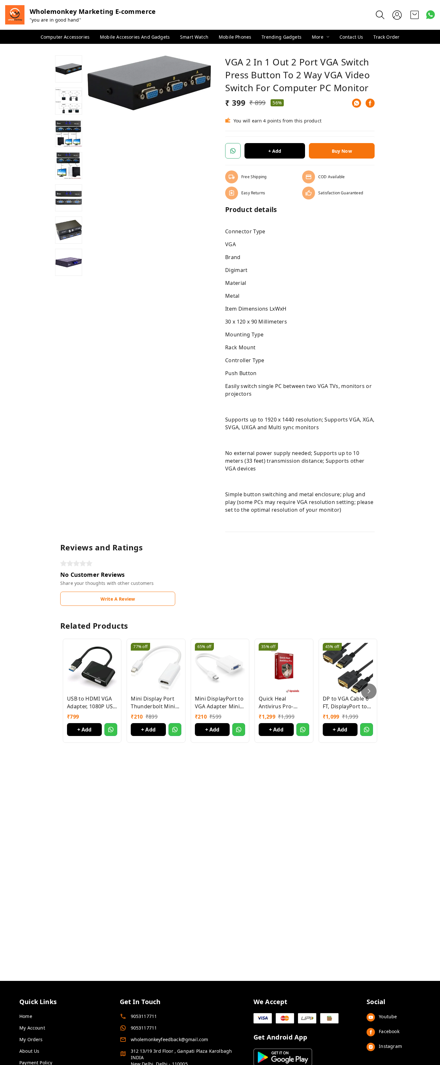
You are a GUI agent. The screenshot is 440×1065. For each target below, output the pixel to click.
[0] (414, 15)
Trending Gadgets (281, 37)
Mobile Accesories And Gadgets (135, 37)
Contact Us (351, 37)
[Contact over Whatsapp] (430, 14)
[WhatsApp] (356, 103)
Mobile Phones (235, 37)
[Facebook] (370, 103)
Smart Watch (194, 37)
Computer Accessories (65, 37)
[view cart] (414, 15)
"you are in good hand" (55, 20)
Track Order (386, 37)
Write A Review (117, 599)
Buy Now (342, 151)
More (317, 37)
